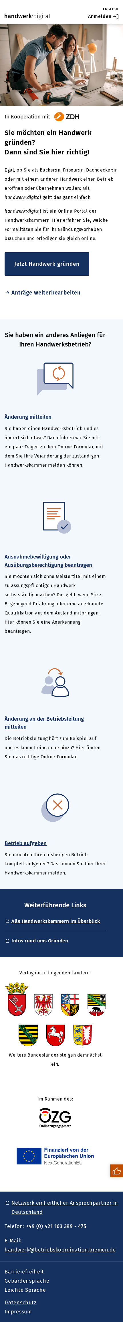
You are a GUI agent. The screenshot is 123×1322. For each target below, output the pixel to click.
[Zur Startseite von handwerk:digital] (27, 16)
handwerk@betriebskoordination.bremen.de (60, 1250)
